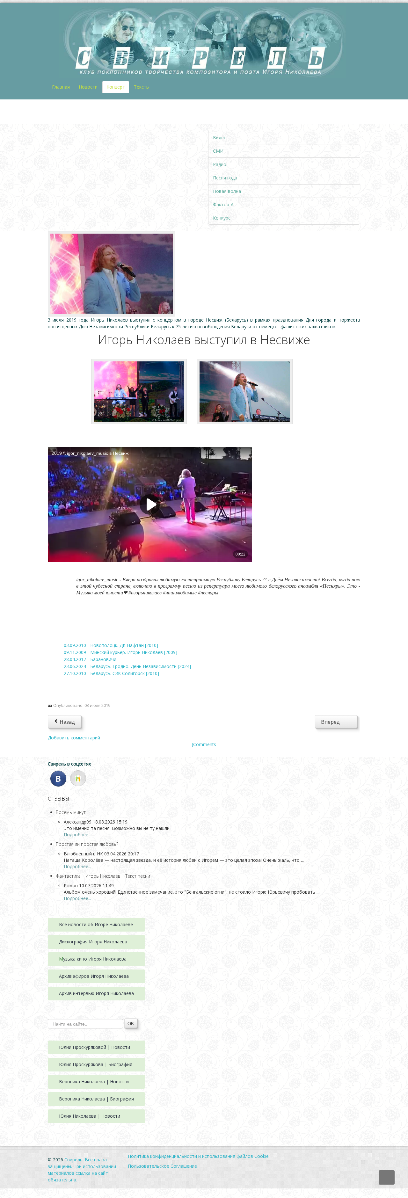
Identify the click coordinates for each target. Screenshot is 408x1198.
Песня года (225, 178)
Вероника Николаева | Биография (96, 1099)
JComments (204, 744)
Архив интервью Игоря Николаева (96, 993)
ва (124, 942)
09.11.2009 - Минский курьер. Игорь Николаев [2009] (120, 652)
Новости (88, 87)
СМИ (218, 151)
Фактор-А (223, 204)
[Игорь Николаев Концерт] (111, 273)
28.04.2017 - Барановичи (90, 659)
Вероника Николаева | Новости (94, 1081)
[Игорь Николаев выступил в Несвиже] (139, 391)
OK (130, 1023)
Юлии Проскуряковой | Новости (94, 1047)
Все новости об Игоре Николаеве (96, 924)
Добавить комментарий (74, 738)
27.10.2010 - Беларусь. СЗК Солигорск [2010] (111, 673)
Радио (219, 164)
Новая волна (227, 191)
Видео (220, 137)
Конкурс (221, 218)
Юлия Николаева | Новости (89, 1116)
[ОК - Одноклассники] (78, 778)
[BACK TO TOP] (387, 1177)
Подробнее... (77, 834)
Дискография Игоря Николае (90, 942)
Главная (61, 87)
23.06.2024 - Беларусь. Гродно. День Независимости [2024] (127, 666)
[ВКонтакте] (58, 778)
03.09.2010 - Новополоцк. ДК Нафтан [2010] (111, 645)
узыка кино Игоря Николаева (95, 959)
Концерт (115, 87)
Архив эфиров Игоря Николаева (94, 976)
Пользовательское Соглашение (162, 1166)
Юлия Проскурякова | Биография (95, 1064)
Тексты (141, 87)
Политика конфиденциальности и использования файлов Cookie (198, 1156)
